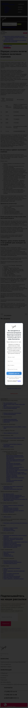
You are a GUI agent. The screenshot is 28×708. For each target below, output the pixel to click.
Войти (19, 381)
